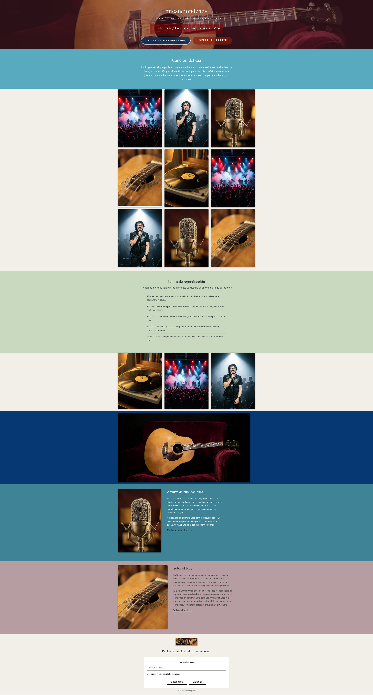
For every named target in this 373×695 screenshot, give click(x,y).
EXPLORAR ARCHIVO (212, 39)
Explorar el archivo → (179, 530)
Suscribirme (177, 682)
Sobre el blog (209, 28)
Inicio (158, 28)
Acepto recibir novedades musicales (165, 673)
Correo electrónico (186, 662)
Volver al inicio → (182, 610)
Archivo (189, 28)
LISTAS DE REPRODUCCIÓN (165, 40)
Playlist (173, 28)
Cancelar (197, 682)
